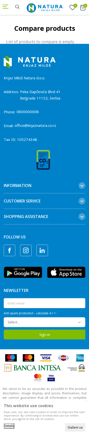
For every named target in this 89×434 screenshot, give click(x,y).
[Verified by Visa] (51, 377)
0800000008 (28, 111)
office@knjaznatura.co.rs (35, 125)
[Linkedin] (42, 250)
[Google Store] (23, 271)
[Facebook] (9, 250)
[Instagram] (25, 250)
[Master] (28, 357)
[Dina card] (63, 357)
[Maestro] (11, 357)
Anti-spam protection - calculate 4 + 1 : (30, 313)
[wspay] (76, 367)
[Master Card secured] (38, 377)
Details (9, 426)
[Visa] (46, 357)
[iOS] (66, 271)
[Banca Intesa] (32, 367)
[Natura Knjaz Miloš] (44, 7)
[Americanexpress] (79, 357)
